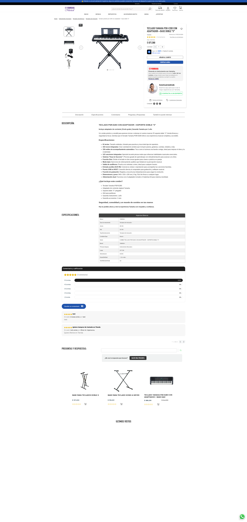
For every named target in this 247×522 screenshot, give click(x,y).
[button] (110, 48)
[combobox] (127, 9)
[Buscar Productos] (149, 9)
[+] (162, 46)
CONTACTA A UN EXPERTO (172, 93)
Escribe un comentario (176, 37)
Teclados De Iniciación (91, 18)
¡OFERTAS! (159, 14)
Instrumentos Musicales (65, 18)
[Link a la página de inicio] (56, 19)
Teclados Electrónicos (78, 18)
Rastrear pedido (160, 10)
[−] (155, 46)
